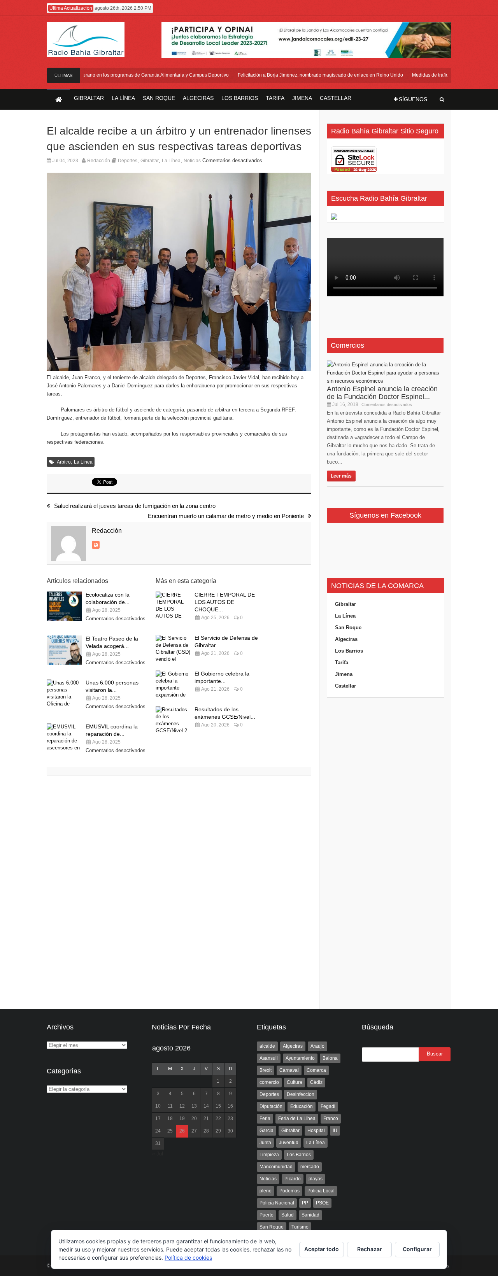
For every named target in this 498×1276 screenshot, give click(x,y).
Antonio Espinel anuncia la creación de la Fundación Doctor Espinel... (382, 393)
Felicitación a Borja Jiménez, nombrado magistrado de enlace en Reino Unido (309, 75)
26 (182, 1131)
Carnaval (289, 1070)
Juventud (288, 1142)
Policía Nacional (277, 1203)
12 (182, 1106)
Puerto (267, 1215)
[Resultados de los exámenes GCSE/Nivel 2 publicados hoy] (173, 720)
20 (194, 1118)
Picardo (292, 1178)
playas (316, 1178)
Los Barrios (349, 651)
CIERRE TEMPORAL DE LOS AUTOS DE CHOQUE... (225, 602)
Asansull (269, 1058)
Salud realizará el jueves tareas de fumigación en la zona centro (135, 505)
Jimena (343, 674)
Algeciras (346, 639)
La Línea (171, 160)
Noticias (192, 160)
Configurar (417, 1249)
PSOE (322, 1203)
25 (170, 1131)
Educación (301, 1106)
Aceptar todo (321, 1249)
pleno (266, 1191)
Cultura (294, 1082)
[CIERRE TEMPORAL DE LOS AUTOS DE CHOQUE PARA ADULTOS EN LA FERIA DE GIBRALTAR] (173, 606)
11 (170, 1106)
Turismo (300, 1227)
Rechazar (369, 1249)
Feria (265, 1118)
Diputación (271, 1106)
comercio (269, 1082)
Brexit (266, 1070)
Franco (330, 1118)
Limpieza (269, 1154)
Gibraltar (149, 160)
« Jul (157, 1154)
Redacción (98, 160)
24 (158, 1131)
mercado (309, 1166)
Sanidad (310, 1215)
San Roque (348, 627)
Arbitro (64, 462)
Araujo (317, 1046)
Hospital (316, 1130)
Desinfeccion (300, 1094)
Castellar (345, 686)
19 (182, 1118)
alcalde (267, 1046)
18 (170, 1118)
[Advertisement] (385, 853)
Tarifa (341, 662)
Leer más (341, 476)
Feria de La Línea (297, 1118)
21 (206, 1118)
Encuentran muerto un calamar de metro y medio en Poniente (226, 516)
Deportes (127, 160)
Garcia (267, 1130)
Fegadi (328, 1106)
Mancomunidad (276, 1166)
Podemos (289, 1191)
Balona (330, 1058)
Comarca (316, 1070)
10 (158, 1106)
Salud (287, 1215)
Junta (265, 1142)
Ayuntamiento (300, 1058)
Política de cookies (188, 1257)
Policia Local (321, 1191)
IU (335, 1130)
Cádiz (316, 1082)
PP (305, 1203)
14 (206, 1106)
